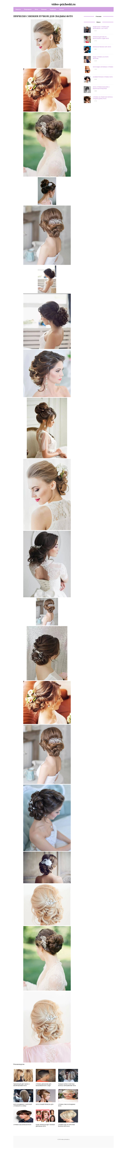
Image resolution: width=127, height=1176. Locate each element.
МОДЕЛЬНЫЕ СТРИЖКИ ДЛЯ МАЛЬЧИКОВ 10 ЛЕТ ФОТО (101, 27)
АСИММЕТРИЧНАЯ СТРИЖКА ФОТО (103, 77)
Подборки (53, 9)
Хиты (36, 9)
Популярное (28, 9)
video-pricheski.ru (63, 4)
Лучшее (61, 9)
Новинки (44, 9)
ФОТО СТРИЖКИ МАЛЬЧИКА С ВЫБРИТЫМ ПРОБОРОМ (101, 87)
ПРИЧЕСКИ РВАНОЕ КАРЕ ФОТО (102, 47)
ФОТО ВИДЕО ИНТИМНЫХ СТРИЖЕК (103, 67)
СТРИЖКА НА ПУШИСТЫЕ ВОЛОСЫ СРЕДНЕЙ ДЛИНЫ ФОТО (103, 97)
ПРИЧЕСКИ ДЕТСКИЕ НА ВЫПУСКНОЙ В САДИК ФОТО (101, 37)
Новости (18, 9)
